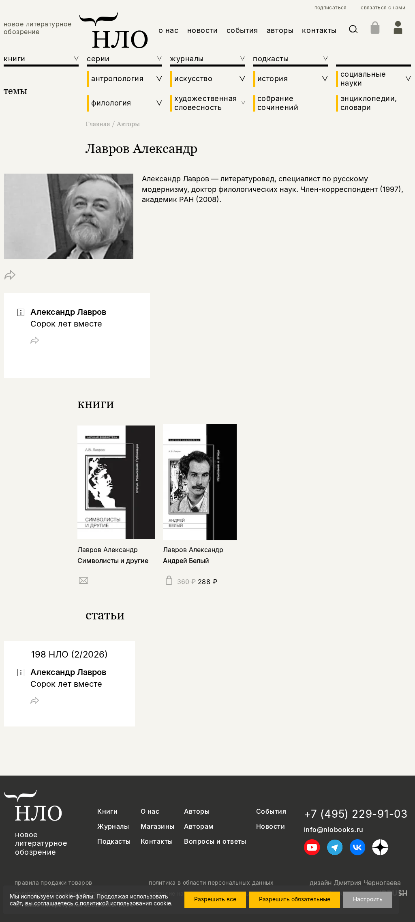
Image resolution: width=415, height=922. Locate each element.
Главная (98, 123)
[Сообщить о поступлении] (83, 581)
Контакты (157, 841)
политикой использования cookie (125, 903)
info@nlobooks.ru (334, 830)
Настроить (368, 899)
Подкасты (114, 841)
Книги (107, 811)
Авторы (128, 123)
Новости (270, 826)
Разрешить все (215, 899)
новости (202, 30)
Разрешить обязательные (294, 899)
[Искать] (353, 31)
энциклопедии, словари (368, 103)
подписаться (330, 8)
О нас (150, 811)
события (242, 30)
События (271, 811)
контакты (319, 30)
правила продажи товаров (53, 882)
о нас (168, 30)
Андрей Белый (186, 561)
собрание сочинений (277, 103)
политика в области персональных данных (211, 882)
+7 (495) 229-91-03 (356, 814)
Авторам (199, 826)
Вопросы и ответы (215, 841)
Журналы (113, 826)
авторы (280, 30)
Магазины (158, 826)
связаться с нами (383, 8)
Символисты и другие (112, 561)
